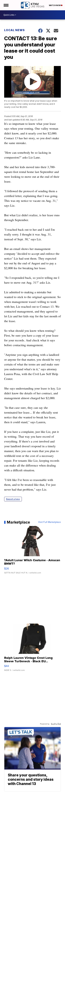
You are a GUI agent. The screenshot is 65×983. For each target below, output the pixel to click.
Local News (14, 30)
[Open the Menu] (6, 5)
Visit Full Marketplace (49, 522)
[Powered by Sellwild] (56, 724)
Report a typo (13, 499)
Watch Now (55, 5)
